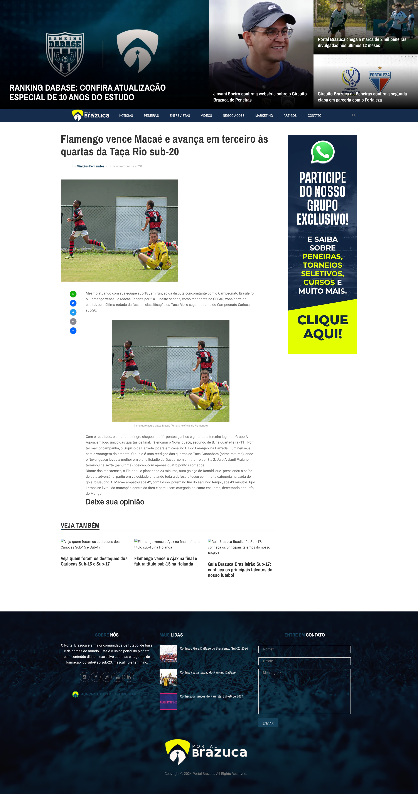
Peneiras (151, 115)
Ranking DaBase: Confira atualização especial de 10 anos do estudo (87, 92)
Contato (314, 115)
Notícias (126, 115)
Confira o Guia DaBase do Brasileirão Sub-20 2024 (214, 648)
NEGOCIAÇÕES (233, 115)
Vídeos (206, 115)
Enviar (268, 723)
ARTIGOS (290, 115)
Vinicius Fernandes (90, 166)
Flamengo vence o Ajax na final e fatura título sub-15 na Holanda (165, 561)
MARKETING (264, 115)
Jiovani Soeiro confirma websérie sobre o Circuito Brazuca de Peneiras (260, 96)
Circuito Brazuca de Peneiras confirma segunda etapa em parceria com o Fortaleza (362, 96)
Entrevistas (180, 115)
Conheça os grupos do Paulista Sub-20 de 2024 (211, 696)
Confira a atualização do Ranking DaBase (208, 672)
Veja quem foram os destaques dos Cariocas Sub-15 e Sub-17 (94, 561)
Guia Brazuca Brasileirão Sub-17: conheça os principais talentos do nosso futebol (240, 570)
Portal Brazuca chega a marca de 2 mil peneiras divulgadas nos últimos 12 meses (362, 42)
